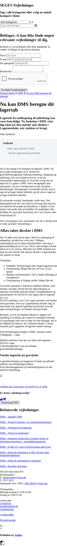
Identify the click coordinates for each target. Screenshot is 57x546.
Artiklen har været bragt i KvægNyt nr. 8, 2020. (24, 386)
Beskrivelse (6, 71)
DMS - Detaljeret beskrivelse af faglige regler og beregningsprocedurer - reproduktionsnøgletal (24, 440)
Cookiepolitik (7, 514)
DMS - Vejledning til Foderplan (16, 427)
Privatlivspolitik (8, 520)
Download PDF (10, 402)
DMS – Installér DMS (11, 416)
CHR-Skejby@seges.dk (35, 483)
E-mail (3, 59)
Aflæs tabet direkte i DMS (21, 148)
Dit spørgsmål (7, 63)
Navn (3, 55)
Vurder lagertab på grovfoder (24, 153)
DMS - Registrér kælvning (13, 466)
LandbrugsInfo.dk (9, 506)
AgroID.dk (5, 503)
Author (18, 535)
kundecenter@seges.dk (14, 477)
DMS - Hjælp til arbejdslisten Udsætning (20, 460)
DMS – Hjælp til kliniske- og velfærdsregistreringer (25, 422)
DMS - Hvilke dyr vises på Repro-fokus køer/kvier (25, 447)
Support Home (7, 93)
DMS (20, 93)
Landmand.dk (7, 509)
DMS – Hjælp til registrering (14, 433)
